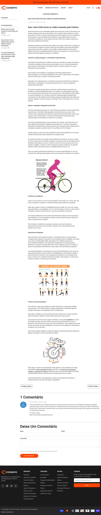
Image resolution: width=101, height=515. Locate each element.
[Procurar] (93, 8)
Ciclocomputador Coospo (44, 369)
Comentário (23, 438)
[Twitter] (15, 485)
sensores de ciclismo (41, 371)
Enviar (86, 485)
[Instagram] (7, 485)
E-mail (63, 431)
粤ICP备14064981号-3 (7, 512)
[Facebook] (2, 485)
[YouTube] (11, 485)
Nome (22, 431)
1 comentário (43, 22)
